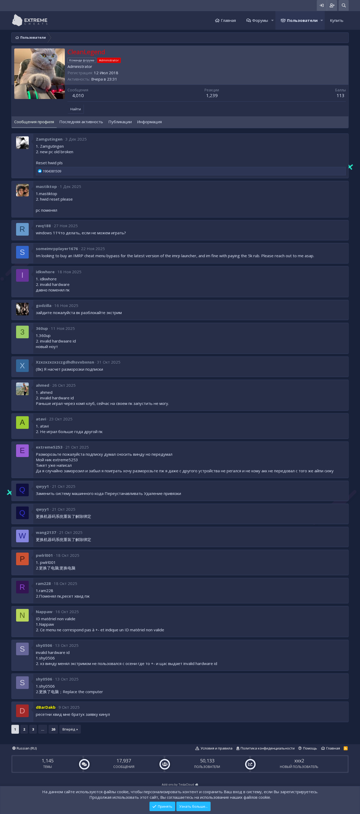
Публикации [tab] (120, 121)
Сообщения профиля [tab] (34, 121)
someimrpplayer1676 (57, 248)
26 (53, 729)
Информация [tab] (149, 121)
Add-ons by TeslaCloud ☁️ (180, 784)
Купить (336, 20)
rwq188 (43, 225)
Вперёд (68, 729)
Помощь (310, 748)
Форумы (260, 20)
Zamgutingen (49, 139)
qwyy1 (42, 486)
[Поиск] (344, 5)
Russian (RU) (26, 748)
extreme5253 (49, 447)
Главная (228, 20)
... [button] (42, 729)
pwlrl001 (44, 555)
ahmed (42, 385)
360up (42, 328)
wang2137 (46, 532)
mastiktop (46, 186)
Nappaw (44, 611)
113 (340, 95)
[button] (272, 20)
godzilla (43, 305)
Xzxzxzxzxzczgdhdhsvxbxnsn (65, 362)
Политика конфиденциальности (268, 748)
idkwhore (45, 271)
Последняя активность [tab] (81, 121)
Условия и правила (216, 748)
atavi (41, 418)
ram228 (43, 583)
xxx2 (299, 760)
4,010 (78, 95)
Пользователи (302, 20)
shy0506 (44, 645)
